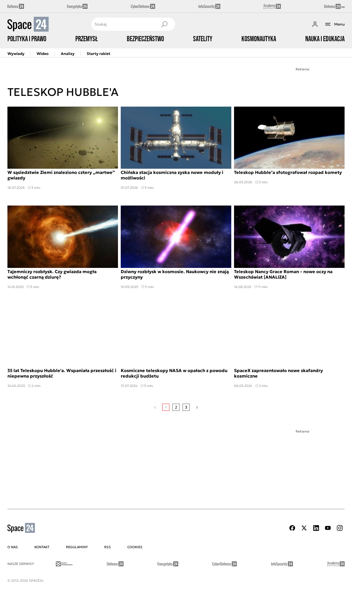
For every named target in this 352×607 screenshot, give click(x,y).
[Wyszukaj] (164, 24)
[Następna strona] (197, 407)
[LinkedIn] (316, 528)
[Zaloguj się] (315, 24)
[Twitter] (304, 528)
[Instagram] (340, 528)
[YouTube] (328, 528)
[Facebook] (292, 528)
